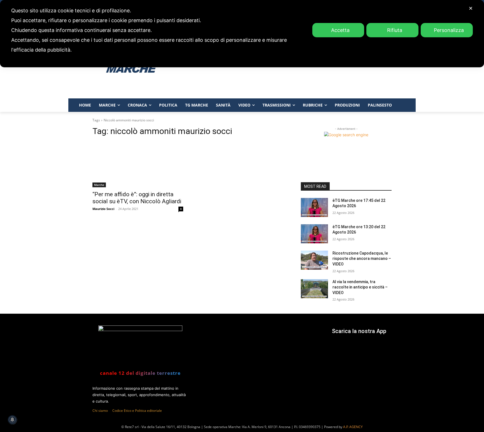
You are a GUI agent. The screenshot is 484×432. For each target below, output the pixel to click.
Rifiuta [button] (394, 30)
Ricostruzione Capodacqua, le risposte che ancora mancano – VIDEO (361, 258)
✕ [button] (471, 8)
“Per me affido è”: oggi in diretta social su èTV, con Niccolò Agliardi (136, 198)
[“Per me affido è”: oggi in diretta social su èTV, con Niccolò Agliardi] (137, 164)
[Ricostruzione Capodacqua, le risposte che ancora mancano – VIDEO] (314, 260)
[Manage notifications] (12, 419)
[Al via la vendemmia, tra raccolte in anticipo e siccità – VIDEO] (314, 288)
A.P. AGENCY (353, 426)
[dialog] (242, 33)
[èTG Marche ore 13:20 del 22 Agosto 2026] (314, 233)
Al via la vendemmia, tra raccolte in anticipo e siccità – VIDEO (360, 287)
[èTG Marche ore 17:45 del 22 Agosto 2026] (314, 207)
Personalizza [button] (449, 30)
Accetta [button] (340, 30)
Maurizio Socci (103, 209)
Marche (99, 185)
